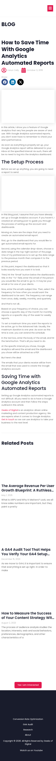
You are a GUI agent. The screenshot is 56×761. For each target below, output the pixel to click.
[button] (4, 82)
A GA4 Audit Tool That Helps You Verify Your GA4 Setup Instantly (26, 554)
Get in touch (7, 419)
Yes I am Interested (28, 685)
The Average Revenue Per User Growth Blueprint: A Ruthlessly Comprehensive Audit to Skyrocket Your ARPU (28, 492)
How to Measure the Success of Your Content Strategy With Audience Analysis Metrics (27, 618)
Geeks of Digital (9, 410)
